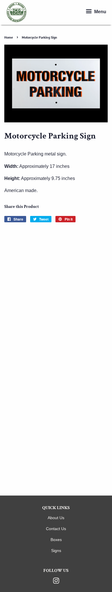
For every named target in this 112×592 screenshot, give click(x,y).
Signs (56, 551)
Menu (99, 12)
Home (8, 37)
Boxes (56, 540)
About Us (56, 518)
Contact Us (56, 529)
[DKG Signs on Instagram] (56, 582)
